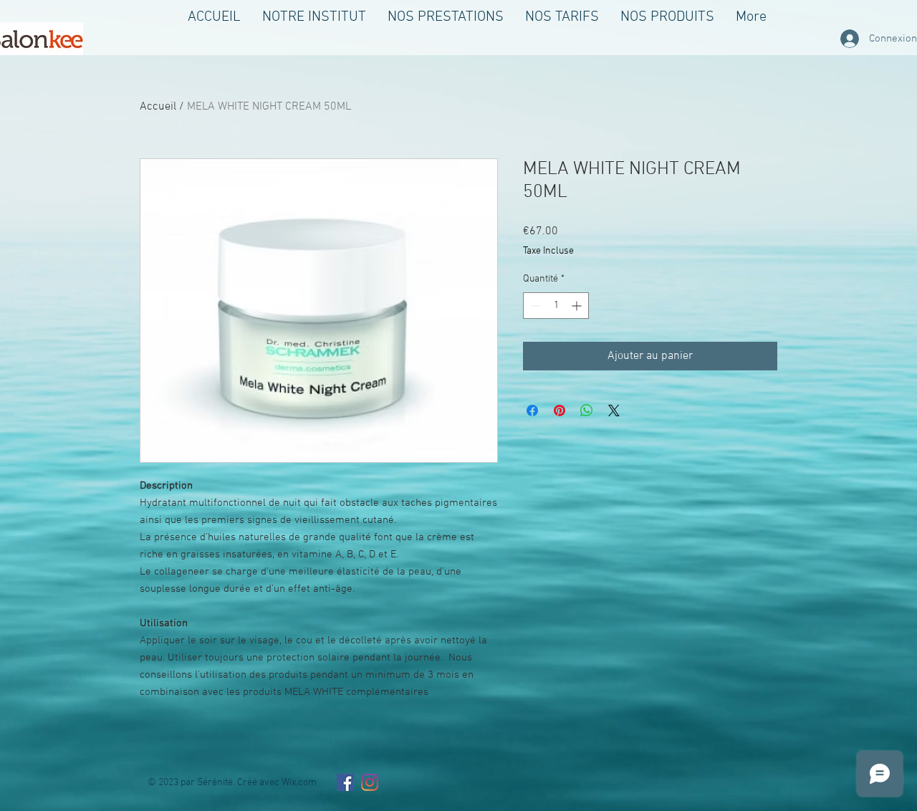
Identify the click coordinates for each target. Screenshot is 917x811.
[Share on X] (614, 410)
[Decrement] (534, 305)
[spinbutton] (556, 305)
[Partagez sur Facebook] (532, 410)
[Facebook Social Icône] (345, 782)
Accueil (158, 107)
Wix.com (299, 783)
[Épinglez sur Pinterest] (559, 410)
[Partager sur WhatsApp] (586, 410)
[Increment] (578, 305)
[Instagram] (369, 782)
